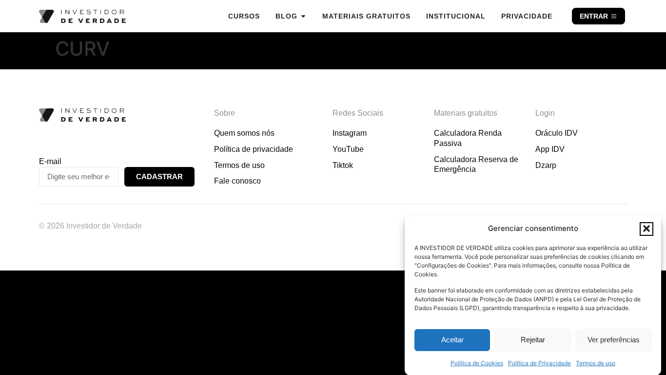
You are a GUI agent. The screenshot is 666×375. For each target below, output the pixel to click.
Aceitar (452, 340)
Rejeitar (533, 340)
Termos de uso (595, 362)
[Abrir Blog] (303, 16)
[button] (646, 228)
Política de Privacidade (539, 362)
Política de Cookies (477, 362)
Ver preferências (614, 340)
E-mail (50, 161)
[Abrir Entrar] (613, 16)
